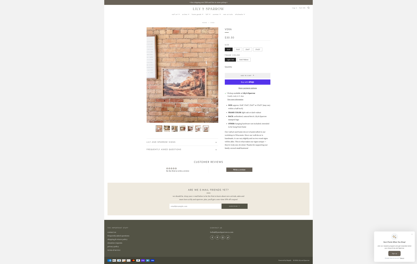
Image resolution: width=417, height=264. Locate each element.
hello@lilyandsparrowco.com (221, 232)
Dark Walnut (243, 60)
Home (204, 23)
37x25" (257, 49)
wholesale (239, 14)
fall (207, 14)
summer (216, 14)
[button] (159, 128)
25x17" (248, 49)
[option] (182, 75)
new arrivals (228, 14)
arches (184, 14)
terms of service (114, 250)
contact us (112, 232)
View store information (235, 99)
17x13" (238, 49)
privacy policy (113, 246)
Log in (294, 8)
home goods (196, 14)
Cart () (302, 8)
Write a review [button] (239, 170)
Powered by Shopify (284, 260)
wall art (175, 14)
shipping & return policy (117, 239)
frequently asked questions (118, 236)
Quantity (228, 67)
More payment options (247, 88)
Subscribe (233, 206)
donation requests (115, 243)
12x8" (229, 49)
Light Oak (230, 60)
